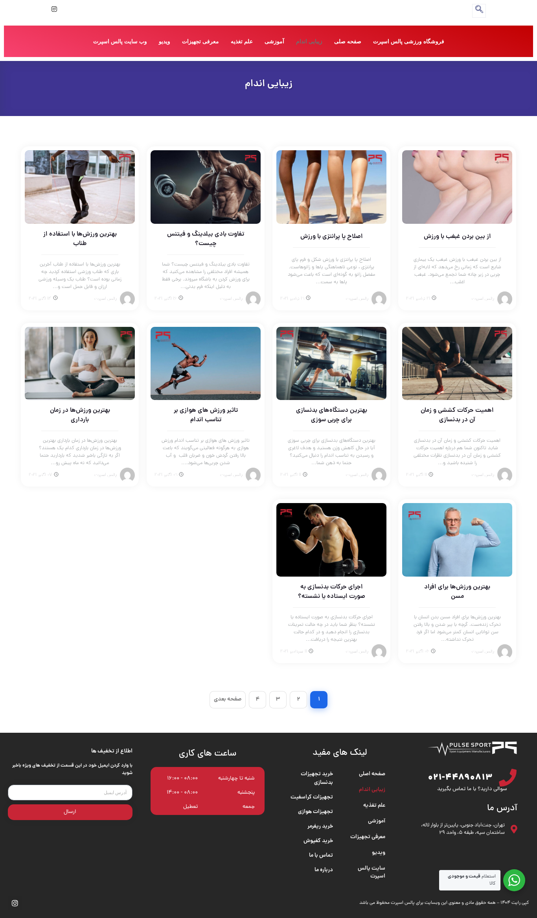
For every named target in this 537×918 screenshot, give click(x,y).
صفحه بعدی (227, 699)
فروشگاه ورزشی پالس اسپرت (408, 41)
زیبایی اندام (309, 41)
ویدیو (164, 41)
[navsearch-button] (479, 11)
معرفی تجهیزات (200, 41)
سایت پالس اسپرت (371, 872)
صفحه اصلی (372, 774)
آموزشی (274, 41)
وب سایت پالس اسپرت (120, 41)
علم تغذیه (242, 41)
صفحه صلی (347, 41)
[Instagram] (54, 10)
